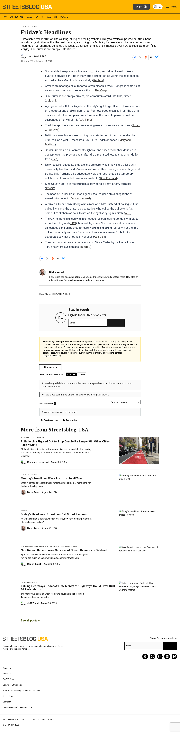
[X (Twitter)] (152, 656)
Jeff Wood (33, 603)
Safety (24, 510)
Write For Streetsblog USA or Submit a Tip (21, 690)
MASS (29, 17)
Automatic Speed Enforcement (64, 546)
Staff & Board (9, 679)
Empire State (16, 17)
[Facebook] (145, 656)
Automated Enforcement (32, 438)
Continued (69, 49)
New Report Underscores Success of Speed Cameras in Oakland (64, 550)
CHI (55, 17)
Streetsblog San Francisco (36, 546)
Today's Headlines (29, 27)
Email (72, 323)
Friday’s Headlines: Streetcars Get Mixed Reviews (54, 514)
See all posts (29, 620)
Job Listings (8, 696)
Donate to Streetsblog (12, 685)
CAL (49, 17)
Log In (139, 6)
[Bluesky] (174, 656)
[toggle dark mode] (158, 6)
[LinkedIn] (167, 656)
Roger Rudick (34, 564)
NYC (5, 17)
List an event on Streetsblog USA (17, 707)
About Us (7, 674)
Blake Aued (39, 56)
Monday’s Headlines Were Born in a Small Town (52, 478)
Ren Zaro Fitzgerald (38, 462)
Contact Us (8, 702)
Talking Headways (29, 582)
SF (42, 17)
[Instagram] (160, 656)
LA (37, 17)
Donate (64, 17)
